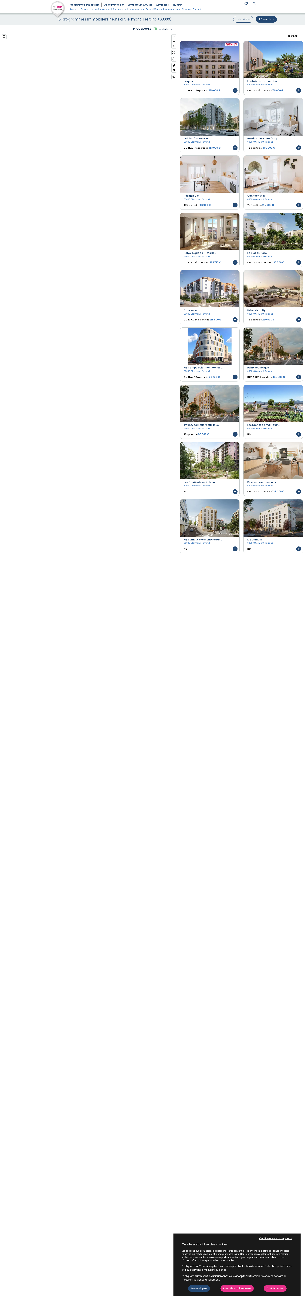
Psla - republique (258, 367)
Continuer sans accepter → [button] (275, 1238)
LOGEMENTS (165, 28)
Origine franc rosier (196, 138)
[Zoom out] (174, 41)
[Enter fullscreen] (174, 52)
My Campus (254, 539)
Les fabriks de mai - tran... (263, 81)
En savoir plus (199, 1288)
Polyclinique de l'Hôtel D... (200, 253)
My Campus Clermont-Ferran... (203, 367)
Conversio (190, 310)
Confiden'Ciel (256, 195)
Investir (177, 4)
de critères (244, 19)
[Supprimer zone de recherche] (174, 70)
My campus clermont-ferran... (203, 539)
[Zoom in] (174, 36)
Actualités (162, 4)
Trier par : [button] (293, 36)
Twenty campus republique (201, 425)
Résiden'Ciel (191, 195)
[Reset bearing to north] (174, 46)
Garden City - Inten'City (262, 138)
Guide (113, 4)
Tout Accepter (275, 1288)
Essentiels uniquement (237, 1288)
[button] (254, 4)
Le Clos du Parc (257, 253)
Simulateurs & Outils (140, 4)
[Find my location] (174, 76)
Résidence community (261, 482)
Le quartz (190, 81)
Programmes (84, 4)
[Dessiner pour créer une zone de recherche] (174, 65)
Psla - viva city (256, 310)
